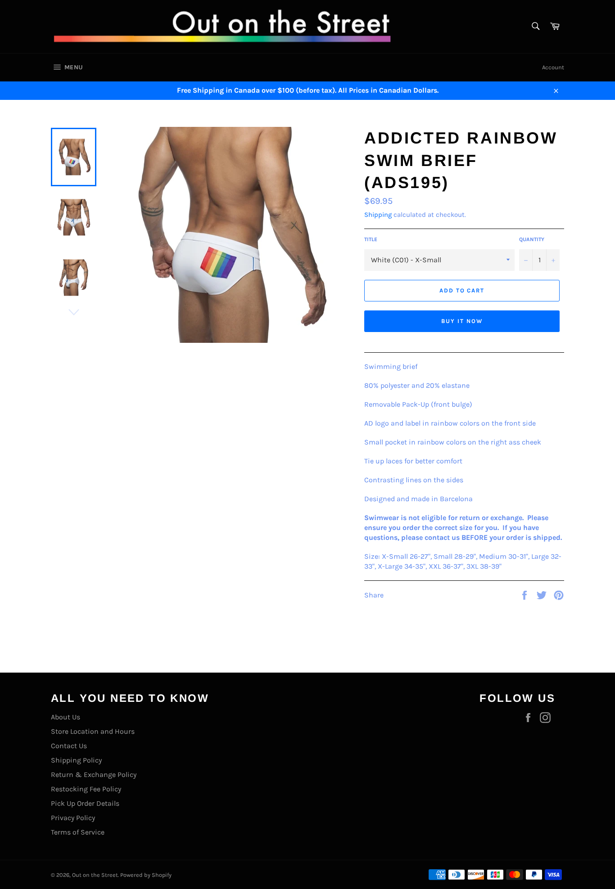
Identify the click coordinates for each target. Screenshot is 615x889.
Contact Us (69, 745)
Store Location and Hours (93, 731)
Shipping (378, 215)
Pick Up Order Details (85, 803)
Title (370, 239)
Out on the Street (95, 874)
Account (553, 67)
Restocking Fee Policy (86, 789)
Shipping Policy (76, 760)
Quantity (531, 239)
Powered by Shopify (146, 874)
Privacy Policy (73, 817)
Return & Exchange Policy (93, 774)
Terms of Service (77, 832)
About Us (65, 717)
